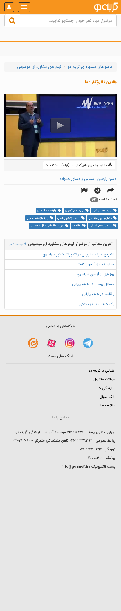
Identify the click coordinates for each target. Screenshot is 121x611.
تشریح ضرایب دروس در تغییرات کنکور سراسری (78, 254)
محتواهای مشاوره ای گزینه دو (90, 67)
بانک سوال (107, 397)
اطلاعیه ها (107, 405)
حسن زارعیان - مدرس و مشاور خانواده (88, 179)
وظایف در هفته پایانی (98, 294)
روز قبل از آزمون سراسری (95, 274)
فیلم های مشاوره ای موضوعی (39, 67)
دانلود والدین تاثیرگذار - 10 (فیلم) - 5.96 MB (77, 165)
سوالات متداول (104, 379)
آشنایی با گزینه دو (102, 371)
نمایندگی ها (106, 388)
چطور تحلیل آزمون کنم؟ (96, 264)
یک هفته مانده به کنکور (96, 304)
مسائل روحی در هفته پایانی (93, 284)
